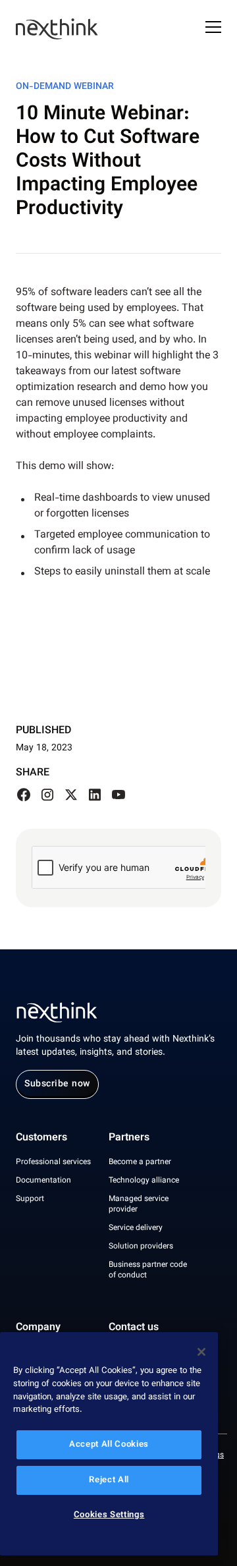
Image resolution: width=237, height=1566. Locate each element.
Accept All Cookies (109, 1444)
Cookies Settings (109, 1515)
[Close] (201, 1351)
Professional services (53, 1162)
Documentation (43, 1180)
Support (30, 1199)
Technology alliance (144, 1180)
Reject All (109, 1480)
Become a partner (140, 1162)
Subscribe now (57, 1084)
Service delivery (136, 1228)
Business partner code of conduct (148, 1270)
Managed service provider (139, 1204)
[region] (109, 1443)
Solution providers (141, 1246)
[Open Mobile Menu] (213, 29)
